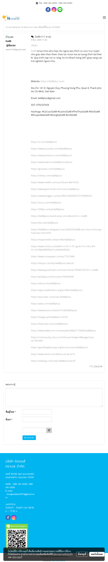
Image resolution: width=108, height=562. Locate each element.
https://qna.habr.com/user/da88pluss (51, 296)
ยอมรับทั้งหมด (97, 554)
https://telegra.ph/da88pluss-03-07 (49, 317)
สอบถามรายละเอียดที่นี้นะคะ (37, 27)
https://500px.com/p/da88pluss (47, 209)
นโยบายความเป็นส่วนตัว (63, 554)
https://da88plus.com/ (52, 81)
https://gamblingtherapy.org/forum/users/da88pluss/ (59, 347)
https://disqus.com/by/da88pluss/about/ (52, 263)
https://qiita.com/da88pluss (45, 303)
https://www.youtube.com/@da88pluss (51, 148)
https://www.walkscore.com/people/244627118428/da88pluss (63, 330)
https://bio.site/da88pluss (44, 222)
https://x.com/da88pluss (44, 141)
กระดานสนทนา (13, 27)
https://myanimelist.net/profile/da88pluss (53, 239)
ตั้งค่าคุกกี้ (82, 554)
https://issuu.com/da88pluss (46, 202)
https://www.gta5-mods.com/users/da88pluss (55, 189)
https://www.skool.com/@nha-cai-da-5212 (53, 354)
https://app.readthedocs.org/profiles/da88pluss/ (57, 290)
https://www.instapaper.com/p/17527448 (52, 256)
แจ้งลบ (34, 45)
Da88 (57, 27)
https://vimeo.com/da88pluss (46, 175)
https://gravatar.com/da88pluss (48, 168)
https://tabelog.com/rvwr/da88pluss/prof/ (53, 360)
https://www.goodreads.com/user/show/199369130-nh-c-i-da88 (64, 269)
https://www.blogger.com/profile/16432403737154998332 (61, 195)
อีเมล (9, 419)
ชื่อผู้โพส (11, 411)
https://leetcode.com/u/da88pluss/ (49, 323)
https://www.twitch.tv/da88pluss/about (51, 162)
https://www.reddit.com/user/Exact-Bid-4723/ (55, 182)
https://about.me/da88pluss (46, 283)
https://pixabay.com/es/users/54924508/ (52, 276)
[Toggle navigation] (104, 18)
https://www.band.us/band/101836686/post (54, 310)
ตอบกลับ (30, 437)
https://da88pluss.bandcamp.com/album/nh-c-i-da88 (59, 216)
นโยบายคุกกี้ (17, 557)
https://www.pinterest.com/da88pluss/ (51, 155)
